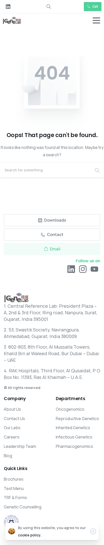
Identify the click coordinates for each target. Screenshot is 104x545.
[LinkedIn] (8, 6)
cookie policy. (29, 535)
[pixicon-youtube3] (94, 269)
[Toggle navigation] (96, 20)
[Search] (97, 169)
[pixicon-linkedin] (71, 269)
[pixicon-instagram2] (83, 269)
